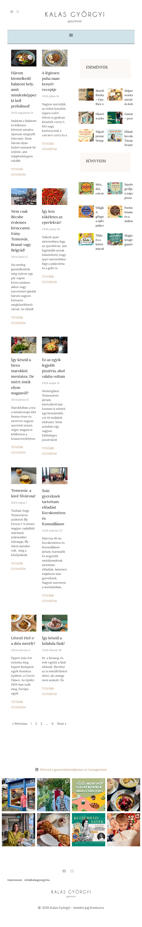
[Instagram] (17, 11)
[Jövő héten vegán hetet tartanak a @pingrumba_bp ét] (123, 794)
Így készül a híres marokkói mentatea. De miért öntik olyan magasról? (22, 376)
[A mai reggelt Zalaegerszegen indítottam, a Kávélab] (18, 829)
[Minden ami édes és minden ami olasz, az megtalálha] (53, 829)
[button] (71, 35)
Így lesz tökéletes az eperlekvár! (52, 217)
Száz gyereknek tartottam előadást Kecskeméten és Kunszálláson (53, 507)
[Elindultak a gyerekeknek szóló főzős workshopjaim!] (88, 794)
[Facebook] (11, 11)
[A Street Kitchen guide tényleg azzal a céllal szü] (18, 794)
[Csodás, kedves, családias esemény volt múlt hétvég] (123, 829)
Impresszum (14, 880)
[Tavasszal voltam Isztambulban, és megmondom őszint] (53, 794)
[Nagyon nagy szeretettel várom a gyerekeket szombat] (88, 829)
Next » (61, 724)
